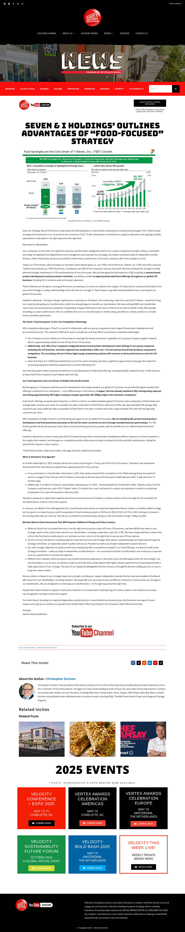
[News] (92, 53)
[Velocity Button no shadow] (92, 9)
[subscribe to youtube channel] (92, 623)
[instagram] (9, 4)
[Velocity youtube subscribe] (35, 100)
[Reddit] (144, 663)
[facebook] (13, 4)
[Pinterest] (155, 663)
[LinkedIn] (150, 663)
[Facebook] (133, 663)
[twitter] (18, 4)
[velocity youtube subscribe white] (34, 899)
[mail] (22, 4)
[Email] (161, 663)
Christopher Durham (28, 647)
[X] (138, 663)
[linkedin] (5, 4)
